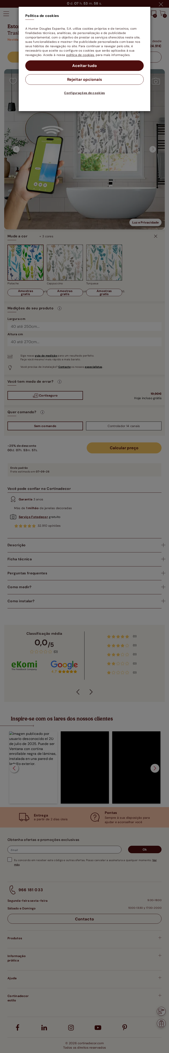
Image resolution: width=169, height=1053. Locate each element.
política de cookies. (80, 55)
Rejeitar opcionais (84, 79)
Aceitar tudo (84, 65)
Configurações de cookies (84, 93)
